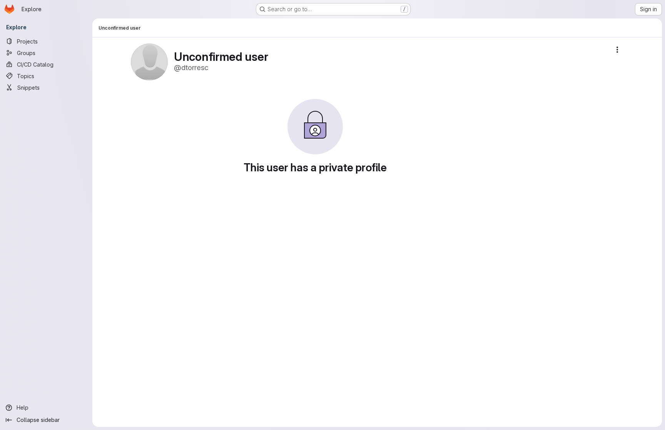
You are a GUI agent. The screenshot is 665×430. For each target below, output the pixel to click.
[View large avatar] (149, 61)
